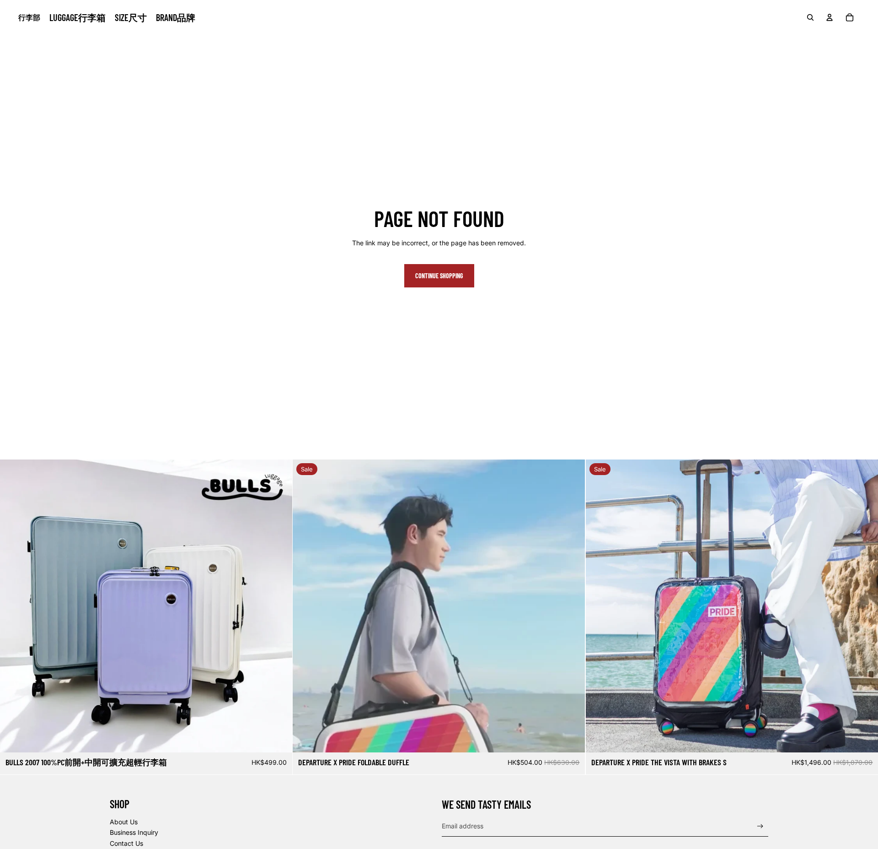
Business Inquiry (134, 832)
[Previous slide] (13, 606)
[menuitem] (77, 17)
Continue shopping (439, 276)
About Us (124, 822)
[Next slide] (278, 606)
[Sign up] (760, 826)
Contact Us (126, 843)
